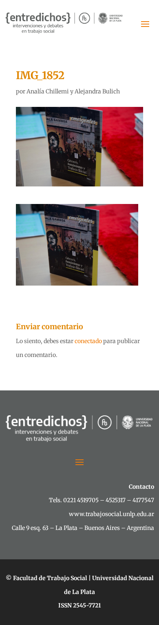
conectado (88, 341)
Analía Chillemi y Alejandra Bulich (73, 91)
